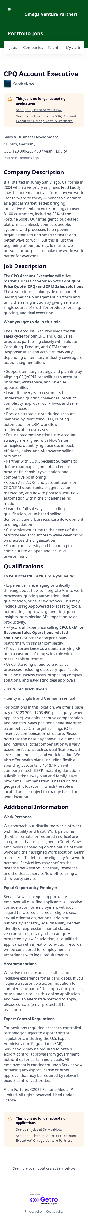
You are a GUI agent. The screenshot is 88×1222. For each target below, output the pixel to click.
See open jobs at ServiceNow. (39, 110)
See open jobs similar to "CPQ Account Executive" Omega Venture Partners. (46, 118)
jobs (13, 47)
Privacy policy (33, 1212)
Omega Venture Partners (51, 14)
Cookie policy (54, 1212)
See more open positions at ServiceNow (44, 1168)
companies (33, 47)
